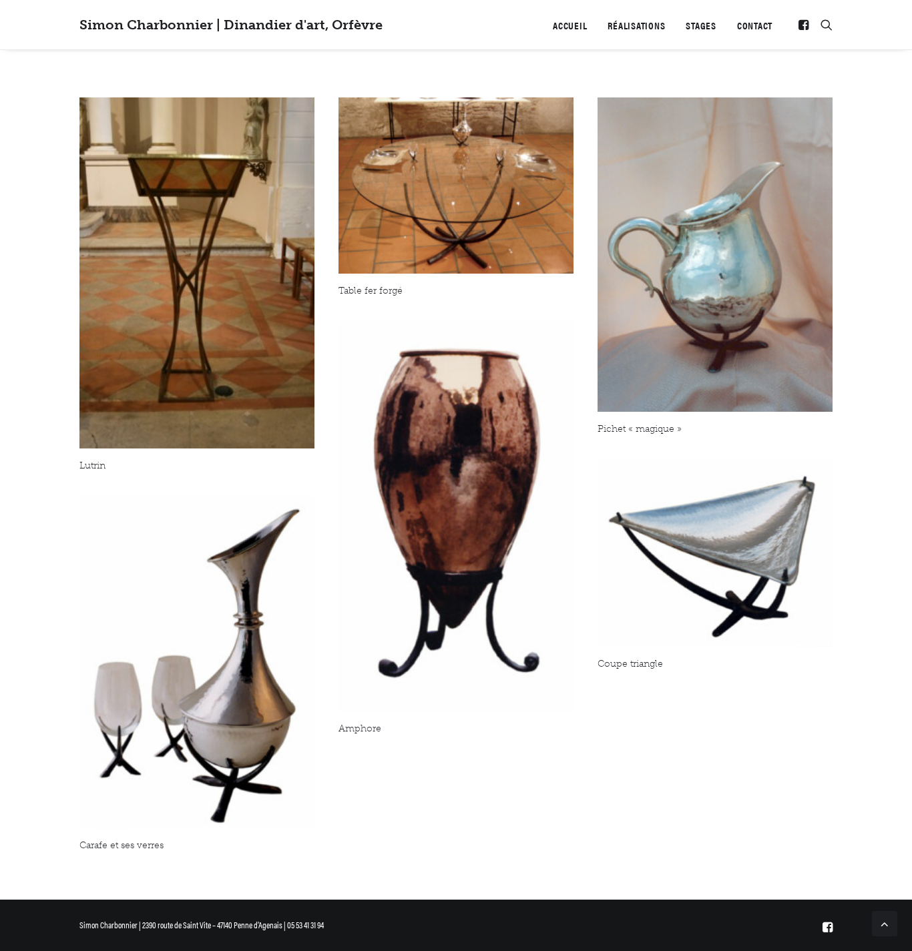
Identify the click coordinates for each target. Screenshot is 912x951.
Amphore (359, 728)
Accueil (570, 25)
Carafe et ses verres (121, 845)
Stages (701, 25)
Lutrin (92, 465)
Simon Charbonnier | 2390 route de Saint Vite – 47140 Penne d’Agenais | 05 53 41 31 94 (201, 924)
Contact (754, 25)
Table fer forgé (370, 290)
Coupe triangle (630, 663)
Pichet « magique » (640, 428)
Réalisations (636, 25)
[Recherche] (824, 24)
